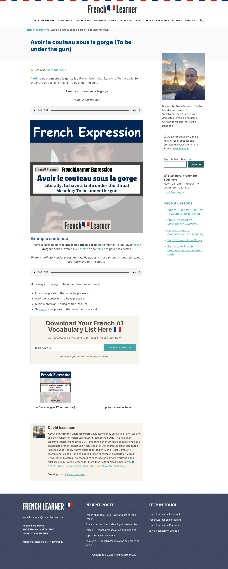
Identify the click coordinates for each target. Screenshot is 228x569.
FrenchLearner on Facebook (164, 514)
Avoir (34, 78)
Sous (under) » (56, 70)
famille (100, 249)
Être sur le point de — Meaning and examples (182, 221)
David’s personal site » (82, 465)
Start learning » (174, 192)
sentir (43, 309)
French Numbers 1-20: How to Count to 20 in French (185, 211)
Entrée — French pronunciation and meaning (185, 232)
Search (196, 164)
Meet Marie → (181, 148)
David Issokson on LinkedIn (163, 530)
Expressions (42, 29)
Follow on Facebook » (113, 465)
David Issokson (76, 474)
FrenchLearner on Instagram (164, 519)
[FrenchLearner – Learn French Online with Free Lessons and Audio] (114, 9)
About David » (56, 465)
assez (137, 244)
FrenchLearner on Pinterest (164, 525)
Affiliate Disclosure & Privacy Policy (42, 541)
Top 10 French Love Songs (184, 240)
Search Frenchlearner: (178, 159)
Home (30, 29)
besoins (83, 249)
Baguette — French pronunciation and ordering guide (185, 250)
